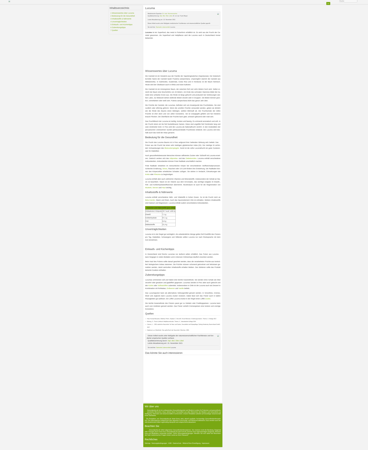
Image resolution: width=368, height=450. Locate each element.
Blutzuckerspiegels (172, 148)
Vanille (181, 288)
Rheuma (157, 174)
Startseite (159, 27)
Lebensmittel (166, 27)
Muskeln (148, 188)
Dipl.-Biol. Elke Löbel (166, 16)
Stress (164, 169)
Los (328, 3)
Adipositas (173, 158)
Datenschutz (177, 443)
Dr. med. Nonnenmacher (169, 13)
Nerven (155, 188)
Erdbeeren (171, 288)
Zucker (207, 299)
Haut (164, 188)
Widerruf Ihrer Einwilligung (192, 443)
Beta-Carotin (150, 200)
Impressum (205, 443)
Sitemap (147, 443)
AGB (170, 443)
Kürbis (150, 285)
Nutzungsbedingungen (159, 443)
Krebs (147, 174)
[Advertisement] (182, 54)
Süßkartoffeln (163, 285)
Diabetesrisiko (191, 158)
